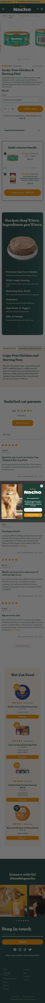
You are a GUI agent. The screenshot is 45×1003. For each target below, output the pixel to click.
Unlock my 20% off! (33, 515)
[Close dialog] (41, 485)
